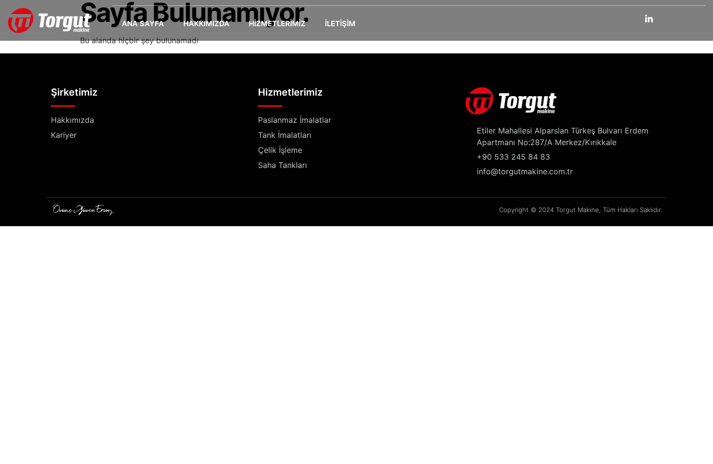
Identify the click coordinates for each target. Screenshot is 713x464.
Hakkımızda (206, 23)
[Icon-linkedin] (649, 18)
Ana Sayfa (143, 23)
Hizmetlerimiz (277, 23)
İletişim (340, 23)
